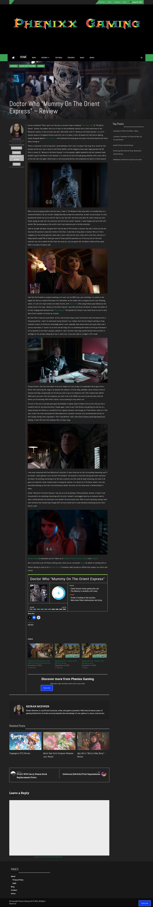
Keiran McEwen (17, 139)
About (13, 876)
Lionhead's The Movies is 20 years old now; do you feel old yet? (127, 138)
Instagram (117, 2)
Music (82, 58)
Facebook (102, 2)
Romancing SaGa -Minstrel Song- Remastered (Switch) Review (127, 152)
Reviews (44, 58)
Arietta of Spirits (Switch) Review (123, 145)
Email (124, 2)
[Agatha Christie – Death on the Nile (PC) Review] (67, 650)
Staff (14, 883)
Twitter (109, 2)
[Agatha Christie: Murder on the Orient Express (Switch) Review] (40, 650)
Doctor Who (16, 148)
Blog (12, 887)
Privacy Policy (18, 880)
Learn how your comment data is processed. (49, 857)
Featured (14, 66)
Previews (71, 58)
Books (92, 58)
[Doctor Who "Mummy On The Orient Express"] (38, 593)
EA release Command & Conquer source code (127, 160)
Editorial (58, 58)
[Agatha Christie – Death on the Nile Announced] (94, 650)
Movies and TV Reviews (27, 66)
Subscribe (46, 688)
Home (23, 57)
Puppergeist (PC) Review (19, 753)
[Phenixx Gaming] (13, 57)
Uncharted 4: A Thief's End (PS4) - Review (126, 131)
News (34, 58)
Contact (14, 890)
